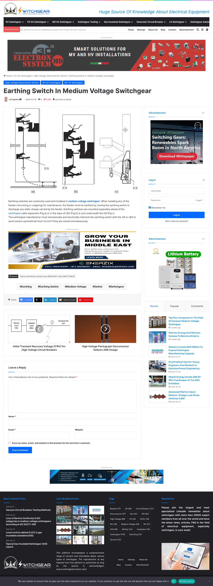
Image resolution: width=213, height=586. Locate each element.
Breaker (115, 508)
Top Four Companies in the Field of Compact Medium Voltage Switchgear (186, 321)
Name (12, 416)
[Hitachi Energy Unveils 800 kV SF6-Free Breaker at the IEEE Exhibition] (157, 381)
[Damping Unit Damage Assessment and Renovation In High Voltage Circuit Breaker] (80, 540)
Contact (172, 29)
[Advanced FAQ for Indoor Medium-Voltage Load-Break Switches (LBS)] (157, 396)
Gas (133, 514)
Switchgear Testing (88, 22)
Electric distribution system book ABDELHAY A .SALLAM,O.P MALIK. (47, 276)
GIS (145, 514)
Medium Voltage (76, 286)
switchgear (14, 213)
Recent (154, 306)
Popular (174, 306)
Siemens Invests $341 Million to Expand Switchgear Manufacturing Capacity (186, 350)
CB (128, 508)
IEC (113, 524)
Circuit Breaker (145, 508)
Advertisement (186, 29)
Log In (176, 215)
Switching (135, 534)
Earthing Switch (49, 286)
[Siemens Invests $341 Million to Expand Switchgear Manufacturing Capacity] (157, 351)
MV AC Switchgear (62, 22)
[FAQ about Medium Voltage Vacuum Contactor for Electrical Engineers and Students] (96, 540)
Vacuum (115, 539)
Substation (143, 529)
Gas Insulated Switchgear (117, 22)
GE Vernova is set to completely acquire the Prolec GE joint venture (55, 29)
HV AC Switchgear (36, 22)
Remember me (158, 207)
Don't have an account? (176, 221)
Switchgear (117, 286)
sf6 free (127, 529)
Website (79, 429)
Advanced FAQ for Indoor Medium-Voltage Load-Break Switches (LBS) (184, 395)
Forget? (199, 200)
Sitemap (141, 29)
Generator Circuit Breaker (150, 22)
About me (153, 29)
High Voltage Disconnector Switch (50, 75)
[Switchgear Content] (27, 9)
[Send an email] (20, 99)
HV (132, 519)
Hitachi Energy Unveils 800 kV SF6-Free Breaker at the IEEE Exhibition (185, 380)
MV (146, 524)
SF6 (114, 529)
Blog (163, 29)
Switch (98, 286)
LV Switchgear (176, 22)
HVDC (144, 519)
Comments (197, 306)
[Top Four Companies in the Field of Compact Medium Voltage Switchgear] (157, 322)
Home (131, 29)
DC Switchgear (13, 22)
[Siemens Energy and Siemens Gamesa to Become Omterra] (157, 337)
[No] (209, 581)
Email (12, 429)
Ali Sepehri (14, 99)
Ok (173, 581)
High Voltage (117, 519)
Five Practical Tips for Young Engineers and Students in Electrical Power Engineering (184, 365)
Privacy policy (187, 581)
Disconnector (118, 514)
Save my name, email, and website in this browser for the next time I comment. (51, 443)
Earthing (26, 286)
